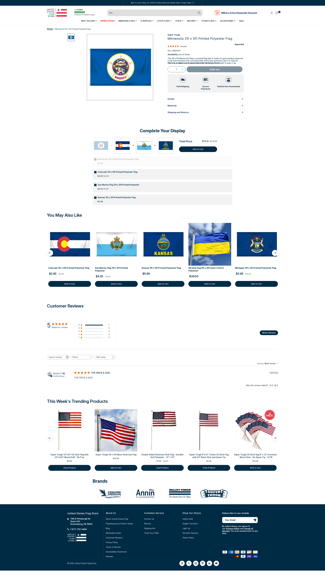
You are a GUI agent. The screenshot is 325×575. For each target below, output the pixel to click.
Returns (147, 523)
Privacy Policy (112, 542)
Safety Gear (188, 519)
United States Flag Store (85, 563)
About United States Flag (117, 519)
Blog (108, 528)
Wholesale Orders (113, 533)
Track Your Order (151, 533)
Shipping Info (149, 528)
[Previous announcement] (123, 2)
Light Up (186, 528)
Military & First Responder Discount (239, 13)
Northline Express (190, 533)
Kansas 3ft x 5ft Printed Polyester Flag (117, 197)
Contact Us (149, 519)
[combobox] (82, 357)
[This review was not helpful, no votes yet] (275, 385)
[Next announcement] (202, 2)
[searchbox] (56, 357)
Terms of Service (113, 547)
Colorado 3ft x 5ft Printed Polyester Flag (117, 172)
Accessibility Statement (116, 552)
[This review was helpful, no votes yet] (270, 385)
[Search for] (199, 13)
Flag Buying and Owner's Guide (119, 523)
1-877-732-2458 (78, 529)
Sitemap (109, 556)
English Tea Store (190, 523)
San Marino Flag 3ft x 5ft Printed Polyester (118, 184)
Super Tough (174, 35)
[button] (89, 20)
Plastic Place (188, 537)
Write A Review (269, 333)
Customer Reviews (114, 537)
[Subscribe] (255, 520)
